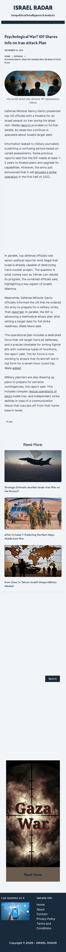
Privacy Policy (46, 918)
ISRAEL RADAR (33, 7)
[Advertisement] (33, 218)
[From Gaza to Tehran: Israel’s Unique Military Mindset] (33, 561)
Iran (9, 421)
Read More (33, 874)
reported (18, 312)
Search (52, 678)
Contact (42, 914)
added (16, 368)
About (41, 909)
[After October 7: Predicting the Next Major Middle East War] (33, 513)
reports (26, 125)
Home (41, 904)
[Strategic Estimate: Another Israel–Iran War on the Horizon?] (33, 466)
